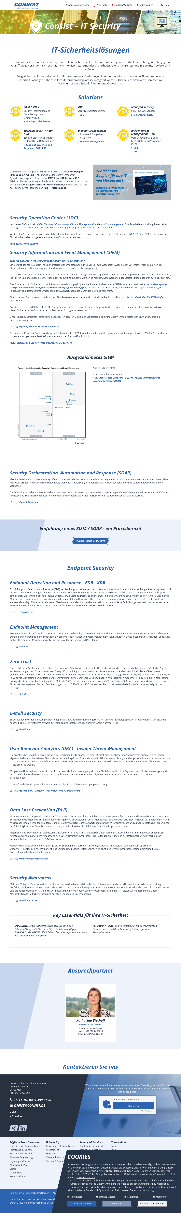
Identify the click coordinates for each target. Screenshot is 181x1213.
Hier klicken (133, 1106)
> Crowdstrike (26, 612)
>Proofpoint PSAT (28, 900)
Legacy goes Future (20, 1161)
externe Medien (107, 1196)
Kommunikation (18, 1176)
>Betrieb (133, 234)
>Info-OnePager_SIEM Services (56, 342)
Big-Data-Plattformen (21, 1153)
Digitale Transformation (78, 4)
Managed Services (123, 4)
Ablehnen (117, 1203)
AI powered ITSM (19, 1165)
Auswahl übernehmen (152, 1203)
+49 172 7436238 (94, 1031)
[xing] (13, 1128)
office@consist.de (29, 1105)
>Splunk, (23, 326)
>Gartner (159, 307)
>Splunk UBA (25, 790)
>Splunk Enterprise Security (43, 326)
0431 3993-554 (94, 1028)
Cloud (13, 1168)
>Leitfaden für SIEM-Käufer (149, 297)
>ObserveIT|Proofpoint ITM (48, 790)
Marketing (161, 1196)
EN (167, 4)
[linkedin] (22, 1128)
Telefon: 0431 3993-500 (32, 1100)
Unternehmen (146, 4)
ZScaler (24, 694)
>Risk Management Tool (116, 224)
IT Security (102, 4)
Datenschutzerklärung (37, 1192)
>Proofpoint (25, 729)
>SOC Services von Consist (24, 243)
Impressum (16, 1192)
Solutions (51, 1153)
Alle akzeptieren (82, 1203)
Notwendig (76, 1196)
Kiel (14, 1112)
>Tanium (23, 646)
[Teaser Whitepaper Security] (132, 182)
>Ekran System (72, 790)
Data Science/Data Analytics (25, 1146)
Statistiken (133, 1196)
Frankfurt (17, 1116)
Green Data (16, 1172)
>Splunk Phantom (28, 502)
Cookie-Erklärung (86, 1177)
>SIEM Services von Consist (24, 342)
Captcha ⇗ (147, 1111)
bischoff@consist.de (93, 1033)
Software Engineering (21, 1157)
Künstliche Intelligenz (21, 1149)
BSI (78, 284)
